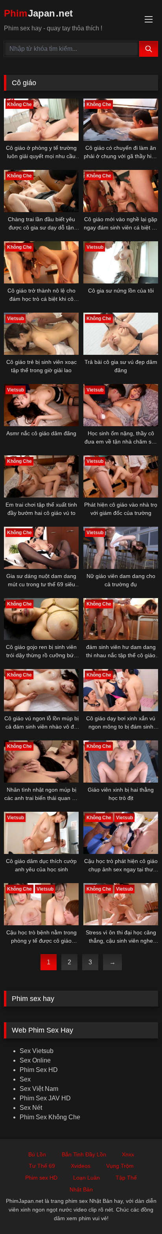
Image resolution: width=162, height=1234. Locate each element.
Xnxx (128, 1154)
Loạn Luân (86, 1177)
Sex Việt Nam (39, 1088)
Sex (25, 1079)
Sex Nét (31, 1107)
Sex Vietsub (36, 1051)
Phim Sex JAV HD (45, 1098)
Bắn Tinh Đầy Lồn (84, 1154)
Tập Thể (126, 1177)
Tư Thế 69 (42, 1166)
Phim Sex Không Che (50, 1117)
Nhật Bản (81, 1189)
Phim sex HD (41, 1177)
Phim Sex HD (39, 1069)
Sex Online (35, 1060)
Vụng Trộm (120, 1166)
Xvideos (80, 1166)
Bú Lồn (37, 1154)
